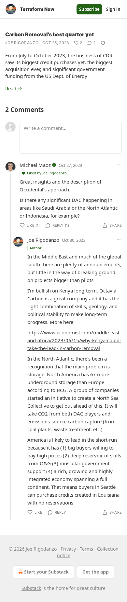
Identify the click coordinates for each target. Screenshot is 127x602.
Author (36, 247)
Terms (86, 549)
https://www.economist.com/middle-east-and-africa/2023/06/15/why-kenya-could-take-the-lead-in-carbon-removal (74, 340)
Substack (31, 588)
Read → (13, 88)
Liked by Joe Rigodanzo (47, 172)
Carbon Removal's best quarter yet (49, 34)
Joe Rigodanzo (21, 42)
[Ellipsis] (118, 165)
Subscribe (89, 9)
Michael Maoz (35, 165)
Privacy (68, 549)
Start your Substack (46, 572)
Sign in (113, 9)
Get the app (95, 572)
